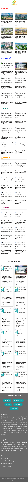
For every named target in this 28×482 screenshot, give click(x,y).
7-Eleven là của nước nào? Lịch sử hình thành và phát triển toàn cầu (20, 222)
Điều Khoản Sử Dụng (8, 461)
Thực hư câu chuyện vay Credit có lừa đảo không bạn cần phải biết (7, 137)
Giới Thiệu (5, 458)
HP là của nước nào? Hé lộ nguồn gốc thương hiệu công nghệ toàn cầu (21, 73)
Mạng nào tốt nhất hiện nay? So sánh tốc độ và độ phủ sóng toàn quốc (7, 122)
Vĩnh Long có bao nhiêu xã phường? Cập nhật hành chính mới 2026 (6, 23)
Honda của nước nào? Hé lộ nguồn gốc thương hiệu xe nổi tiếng (7, 73)
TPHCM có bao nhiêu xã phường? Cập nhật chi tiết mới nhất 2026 (20, 23)
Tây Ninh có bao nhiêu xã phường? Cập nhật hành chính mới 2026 (20, 38)
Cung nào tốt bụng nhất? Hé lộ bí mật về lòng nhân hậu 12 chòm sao (20, 252)
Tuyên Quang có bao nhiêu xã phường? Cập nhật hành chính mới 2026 (20, 52)
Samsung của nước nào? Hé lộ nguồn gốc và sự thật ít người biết (21, 383)
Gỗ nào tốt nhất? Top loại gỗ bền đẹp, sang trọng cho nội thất (20, 172)
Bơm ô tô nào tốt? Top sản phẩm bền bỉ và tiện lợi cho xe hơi (6, 187)
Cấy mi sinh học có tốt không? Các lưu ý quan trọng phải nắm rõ (7, 152)
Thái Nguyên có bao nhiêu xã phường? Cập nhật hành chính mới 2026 (6, 52)
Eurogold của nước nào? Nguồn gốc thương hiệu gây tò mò (20, 87)
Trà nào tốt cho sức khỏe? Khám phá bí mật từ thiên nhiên (6, 172)
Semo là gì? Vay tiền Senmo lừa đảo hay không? (20, 122)
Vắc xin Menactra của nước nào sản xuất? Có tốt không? (7, 383)
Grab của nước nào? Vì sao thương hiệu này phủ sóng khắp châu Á (7, 362)
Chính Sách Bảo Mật (8, 463)
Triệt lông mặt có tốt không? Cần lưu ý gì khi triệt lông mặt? (21, 137)
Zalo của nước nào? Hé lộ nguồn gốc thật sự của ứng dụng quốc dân (6, 237)
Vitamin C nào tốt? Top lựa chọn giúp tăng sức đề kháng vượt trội (7, 202)
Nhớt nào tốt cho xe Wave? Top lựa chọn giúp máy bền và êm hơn (20, 202)
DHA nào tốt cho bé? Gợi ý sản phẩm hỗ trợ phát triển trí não (20, 187)
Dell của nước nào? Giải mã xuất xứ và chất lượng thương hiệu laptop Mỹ (21, 362)
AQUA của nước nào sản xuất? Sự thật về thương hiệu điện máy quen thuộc (21, 102)
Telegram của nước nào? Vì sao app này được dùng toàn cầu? (21, 237)
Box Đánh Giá (4, 417)
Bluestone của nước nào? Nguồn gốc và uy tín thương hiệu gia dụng (7, 102)
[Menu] (2, 2)
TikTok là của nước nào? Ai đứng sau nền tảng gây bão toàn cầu (7, 222)
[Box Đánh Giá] (14, 2)
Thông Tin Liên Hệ (7, 466)
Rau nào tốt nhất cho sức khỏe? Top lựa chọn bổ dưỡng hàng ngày (6, 252)
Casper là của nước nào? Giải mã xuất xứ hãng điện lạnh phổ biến (6, 87)
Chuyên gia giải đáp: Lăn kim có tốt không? (20, 151)
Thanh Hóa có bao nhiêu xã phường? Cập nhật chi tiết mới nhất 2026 (7, 38)
